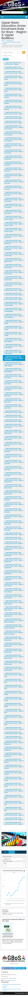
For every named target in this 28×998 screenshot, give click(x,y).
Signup (22, 9)
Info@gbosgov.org (10, 980)
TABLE (5, 852)
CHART (12, 852)
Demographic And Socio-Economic (12, 989)
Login (18, 9)
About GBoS (5, 9)
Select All (6, 59)
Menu (2, 17)
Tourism (5, 990)
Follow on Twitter (21, 968)
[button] (14, 859)
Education (5, 986)
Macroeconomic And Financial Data (12, 984)
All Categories (9, 40)
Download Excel (7, 935)
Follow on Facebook (8, 968)
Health (4, 987)
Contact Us (12, 9)
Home (3, 40)
